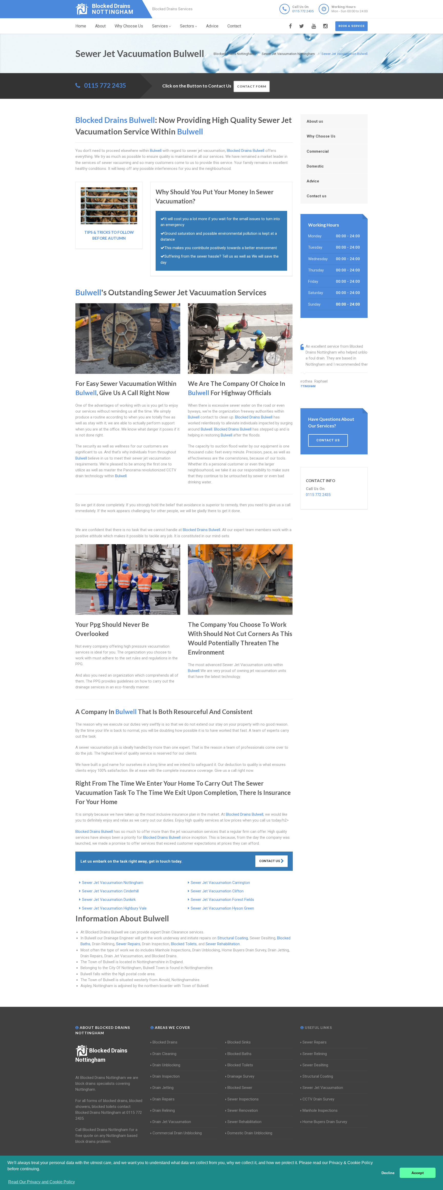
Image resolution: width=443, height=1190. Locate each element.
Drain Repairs (164, 1099)
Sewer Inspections (243, 1099)
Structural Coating (232, 938)
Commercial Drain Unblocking (177, 1133)
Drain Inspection (166, 1076)
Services (160, 26)
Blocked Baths (239, 1053)
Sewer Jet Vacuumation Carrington (220, 882)
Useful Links (318, 1027)
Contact (234, 26)
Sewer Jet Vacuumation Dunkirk (109, 899)
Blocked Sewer (239, 1087)
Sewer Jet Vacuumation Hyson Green (222, 908)
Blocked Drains (165, 1042)
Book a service (351, 26)
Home (80, 26)
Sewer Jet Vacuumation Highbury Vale (114, 908)
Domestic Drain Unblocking (249, 1133)
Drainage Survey (240, 1076)
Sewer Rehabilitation (223, 944)
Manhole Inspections (320, 1110)
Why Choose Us (129, 26)
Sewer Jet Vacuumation (323, 1087)
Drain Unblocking (166, 1065)
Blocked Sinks (239, 1042)
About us (315, 121)
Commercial (318, 151)
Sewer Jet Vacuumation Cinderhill (110, 891)
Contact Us (270, 861)
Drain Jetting (163, 1087)
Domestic (315, 166)
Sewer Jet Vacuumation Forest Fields (222, 899)
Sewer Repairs (128, 944)
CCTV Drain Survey (318, 1099)
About (100, 26)
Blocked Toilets (184, 944)
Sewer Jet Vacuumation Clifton (217, 891)
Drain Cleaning (164, 1053)
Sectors (187, 26)
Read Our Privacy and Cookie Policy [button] (41, 1182)
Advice (212, 26)
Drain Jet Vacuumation (172, 1121)
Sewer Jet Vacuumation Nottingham (112, 882)
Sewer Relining (315, 1053)
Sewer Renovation (242, 1110)
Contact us (316, 196)
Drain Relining (164, 1110)
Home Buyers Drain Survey (325, 1121)
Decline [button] (388, 1173)
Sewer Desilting (315, 1065)
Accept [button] (417, 1173)
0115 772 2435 (303, 11)
